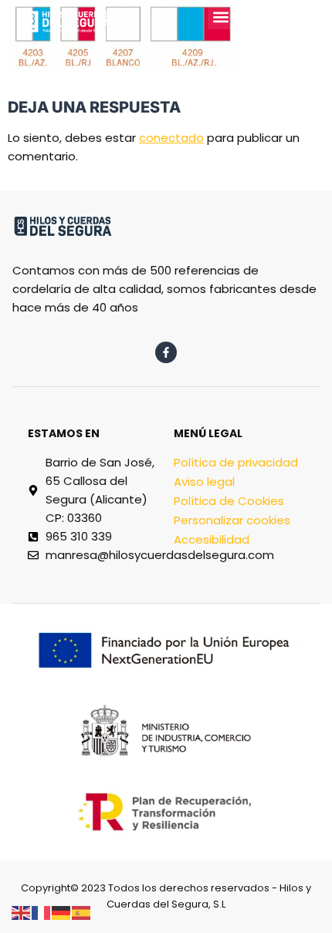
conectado (171, 138)
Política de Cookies (229, 501)
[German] (62, 912)
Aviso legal (204, 481)
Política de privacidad (236, 462)
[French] (42, 912)
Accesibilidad (211, 539)
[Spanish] (82, 912)
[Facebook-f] (166, 352)
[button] (220, 16)
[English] (22, 912)
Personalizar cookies (232, 520)
